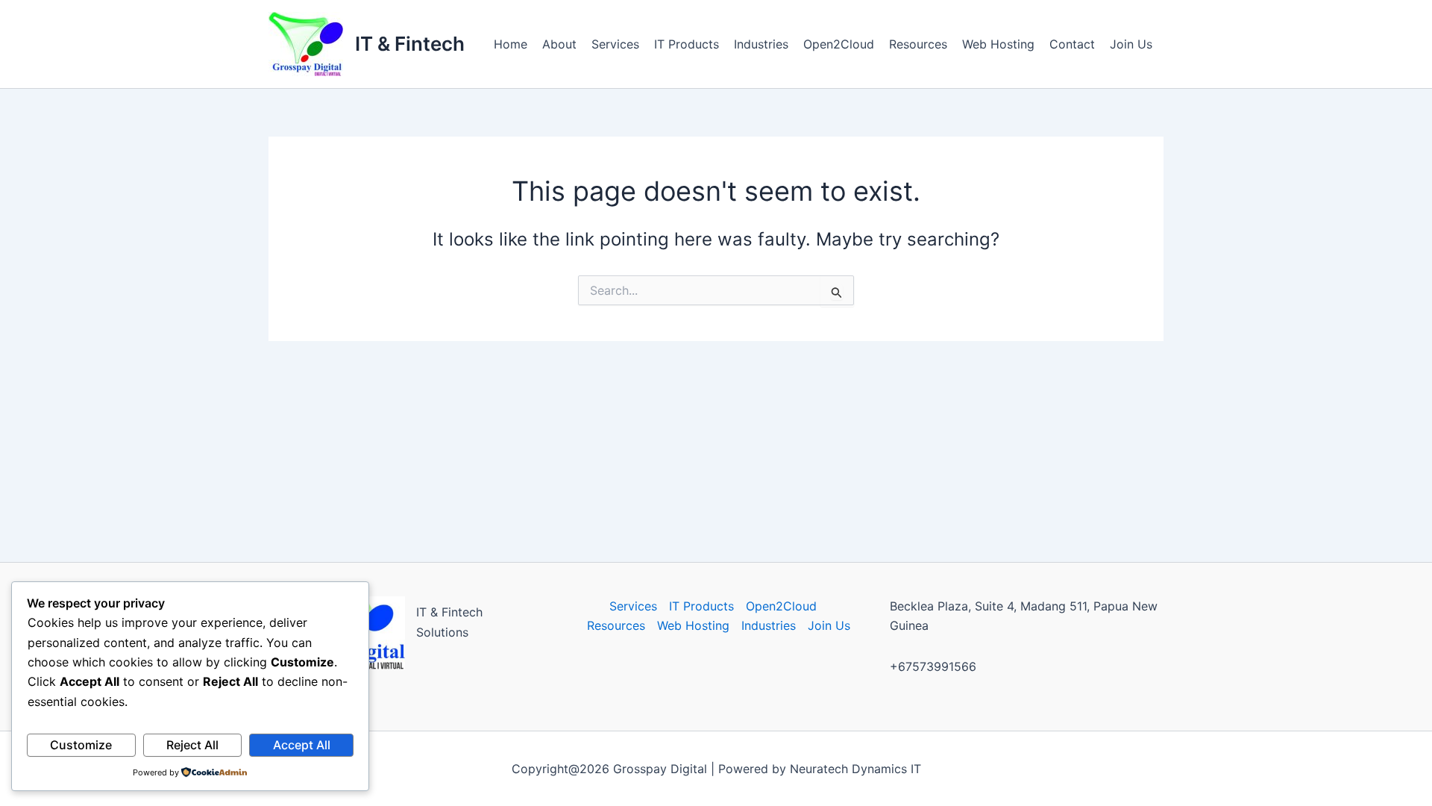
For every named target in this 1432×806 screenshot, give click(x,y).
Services (615, 44)
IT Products (686, 44)
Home (510, 44)
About (559, 44)
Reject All (192, 744)
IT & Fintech (410, 43)
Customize (81, 744)
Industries (761, 44)
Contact (1072, 44)
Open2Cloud (838, 44)
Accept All (301, 744)
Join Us (1131, 44)
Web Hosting (998, 44)
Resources (918, 44)
